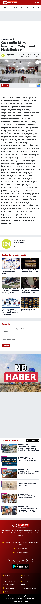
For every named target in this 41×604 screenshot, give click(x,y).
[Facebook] (9, 560)
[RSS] (31, 560)
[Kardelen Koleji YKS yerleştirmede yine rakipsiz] (11, 263)
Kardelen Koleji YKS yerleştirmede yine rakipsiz (8, 271)
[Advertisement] (20, 414)
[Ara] (35, 3)
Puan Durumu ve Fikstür (27, 583)
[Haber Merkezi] (6, 244)
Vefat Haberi (19, 8)
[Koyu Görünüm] (32, 3)
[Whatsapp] (27, 560)
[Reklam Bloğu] (20, 373)
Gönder (6, 345)
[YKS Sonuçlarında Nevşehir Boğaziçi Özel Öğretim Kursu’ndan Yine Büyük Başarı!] (11, 302)
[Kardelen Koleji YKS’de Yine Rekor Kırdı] (30, 302)
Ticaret (36, 8)
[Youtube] (20, 560)
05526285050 (22, 548)
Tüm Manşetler (10, 588)
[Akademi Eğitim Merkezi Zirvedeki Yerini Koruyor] (30, 263)
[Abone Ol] (38, 85)
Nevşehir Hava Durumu (27, 577)
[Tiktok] (24, 560)
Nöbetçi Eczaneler (11, 576)
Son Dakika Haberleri (30, 588)
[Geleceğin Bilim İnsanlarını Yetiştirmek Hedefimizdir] (20, 71)
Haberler (4, 39)
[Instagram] (17, 560)
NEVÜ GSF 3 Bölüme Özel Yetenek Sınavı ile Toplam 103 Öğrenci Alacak (30, 290)
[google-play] (20, 567)
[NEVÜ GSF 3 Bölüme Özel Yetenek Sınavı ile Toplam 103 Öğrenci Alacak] (30, 282)
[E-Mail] (14, 246)
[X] (13, 560)
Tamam (26, 601)
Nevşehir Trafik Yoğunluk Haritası (9, 583)
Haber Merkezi (18, 242)
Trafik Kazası (6, 8)
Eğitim (12, 39)
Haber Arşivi (9, 592)
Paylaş (6, 85)
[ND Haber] (10, 2)
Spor (29, 8)
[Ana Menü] (38, 3)
